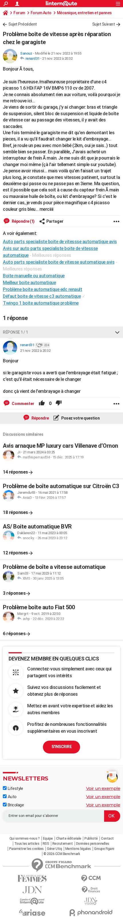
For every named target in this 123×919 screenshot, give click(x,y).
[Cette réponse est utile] (41, 403)
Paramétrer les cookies (26, 849)
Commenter (22, 403)
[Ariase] (32, 912)
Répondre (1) (23, 221)
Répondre (40, 418)
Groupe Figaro (104, 849)
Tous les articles (26, 844)
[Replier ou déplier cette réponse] (117, 332)
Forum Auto (41, 13)
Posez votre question (80, 418)
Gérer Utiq (54, 849)
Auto (12, 796)
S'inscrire (61, 746)
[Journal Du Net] (32, 889)
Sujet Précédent (22, 24)
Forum (19, 13)
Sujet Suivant (103, 24)
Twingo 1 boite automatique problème (41, 303)
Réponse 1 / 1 (15, 332)
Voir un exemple (103, 788)
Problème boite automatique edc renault (42, 289)
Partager (55, 221)
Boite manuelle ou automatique (34, 275)
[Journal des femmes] (32, 878)
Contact (107, 838)
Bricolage (15, 805)
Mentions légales (78, 849)
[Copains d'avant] (32, 901)
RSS (46, 844)
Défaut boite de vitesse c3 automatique (42, 296)
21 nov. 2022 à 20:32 (57, 58)
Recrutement (62, 844)
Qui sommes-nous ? (24, 838)
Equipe (48, 838)
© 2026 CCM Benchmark (61, 854)
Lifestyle (15, 788)
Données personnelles (92, 844)
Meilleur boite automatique (29, 282)
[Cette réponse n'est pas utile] (58, 403)
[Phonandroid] (90, 912)
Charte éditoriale (68, 838)
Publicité (91, 838)
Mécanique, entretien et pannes (84, 13)
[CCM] (90, 878)
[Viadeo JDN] (90, 901)
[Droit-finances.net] (90, 889)
